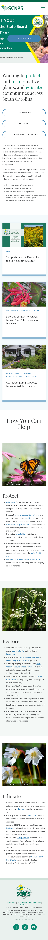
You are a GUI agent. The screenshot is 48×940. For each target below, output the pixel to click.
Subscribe (22, 903)
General (27, 373)
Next (45, 39)
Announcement (13, 373)
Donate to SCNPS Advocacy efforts (23, 559)
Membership (24, 113)
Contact (11, 903)
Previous (2, 39)
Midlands (10, 377)
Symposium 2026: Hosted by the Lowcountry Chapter (22, 258)
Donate (24, 124)
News (37, 311)
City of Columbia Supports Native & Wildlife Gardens (21, 384)
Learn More (24, 39)
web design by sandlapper (24, 919)
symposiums (23, 837)
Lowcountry (25, 311)
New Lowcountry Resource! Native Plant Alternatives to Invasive (22, 320)
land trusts (29, 518)
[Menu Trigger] (43, 8)
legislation (21, 534)
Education (11, 311)
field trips (31, 815)
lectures (10, 828)
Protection (31, 377)
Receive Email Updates (24, 135)
